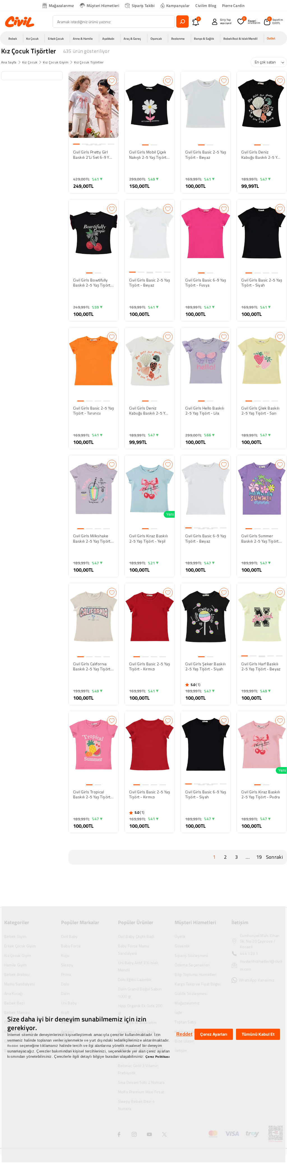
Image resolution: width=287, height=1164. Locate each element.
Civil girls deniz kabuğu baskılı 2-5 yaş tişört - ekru (149, 411)
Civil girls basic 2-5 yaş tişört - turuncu (93, 411)
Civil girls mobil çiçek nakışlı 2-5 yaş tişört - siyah (149, 155)
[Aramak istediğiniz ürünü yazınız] (182, 21)
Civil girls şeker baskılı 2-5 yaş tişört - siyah (205, 666)
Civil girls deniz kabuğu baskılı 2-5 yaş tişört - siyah (261, 155)
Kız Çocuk (30, 62)
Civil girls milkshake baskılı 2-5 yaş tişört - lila (93, 538)
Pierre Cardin (233, 5)
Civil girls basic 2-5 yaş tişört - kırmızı (149, 666)
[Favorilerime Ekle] (112, 80)
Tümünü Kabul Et (258, 1034)
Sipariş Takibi (143, 5)
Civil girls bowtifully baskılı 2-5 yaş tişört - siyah (93, 283)
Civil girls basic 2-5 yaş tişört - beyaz (205, 155)
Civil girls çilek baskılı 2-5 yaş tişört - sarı (260, 411)
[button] (14, 38)
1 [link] (214, 857)
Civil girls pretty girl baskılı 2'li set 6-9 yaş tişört (93, 155)
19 (259, 857)
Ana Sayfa (9, 62)
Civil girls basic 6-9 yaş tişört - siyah (205, 794)
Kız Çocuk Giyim (55, 62)
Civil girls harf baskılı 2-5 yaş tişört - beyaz (261, 666)
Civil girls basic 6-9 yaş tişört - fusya (205, 283)
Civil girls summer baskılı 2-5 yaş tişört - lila (261, 538)
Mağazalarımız (61, 5)
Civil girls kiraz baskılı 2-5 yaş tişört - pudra (260, 794)
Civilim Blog (205, 5)
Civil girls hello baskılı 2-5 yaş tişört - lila (204, 411)
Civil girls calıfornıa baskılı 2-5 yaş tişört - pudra (93, 666)
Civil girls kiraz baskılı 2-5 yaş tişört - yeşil (148, 538)
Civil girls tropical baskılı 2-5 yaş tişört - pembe (93, 794)
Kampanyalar (177, 5)
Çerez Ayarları (213, 1034)
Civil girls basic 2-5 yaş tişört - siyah (261, 283)
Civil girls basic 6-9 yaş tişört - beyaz (205, 538)
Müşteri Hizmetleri (103, 5)
